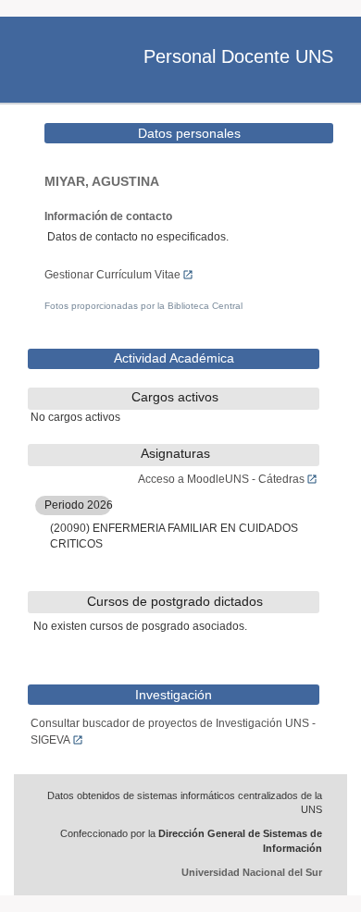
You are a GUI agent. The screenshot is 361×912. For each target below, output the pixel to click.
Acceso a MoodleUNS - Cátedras (221, 479)
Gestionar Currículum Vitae (112, 274)
